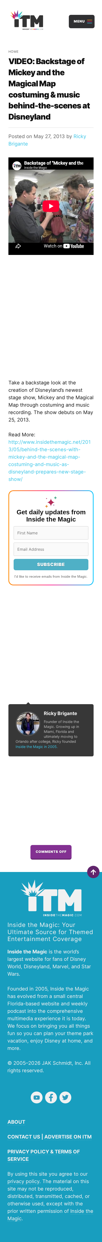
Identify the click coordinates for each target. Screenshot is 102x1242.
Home (13, 51)
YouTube (37, 1097)
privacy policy (23, 1181)
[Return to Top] (93, 872)
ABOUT (16, 1122)
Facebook (51, 1097)
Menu (79, 21)
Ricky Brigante (60, 713)
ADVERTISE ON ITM (68, 1137)
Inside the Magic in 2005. (37, 747)
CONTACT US (23, 1137)
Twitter (65, 1097)
